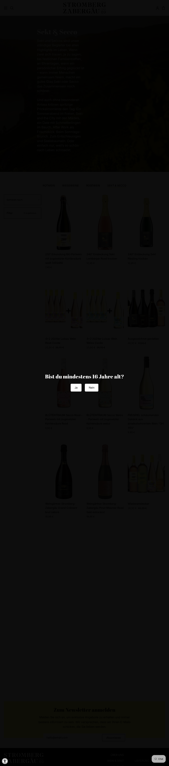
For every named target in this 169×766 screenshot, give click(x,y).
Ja (76, 387)
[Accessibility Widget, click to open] (5, 761)
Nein (91, 387)
